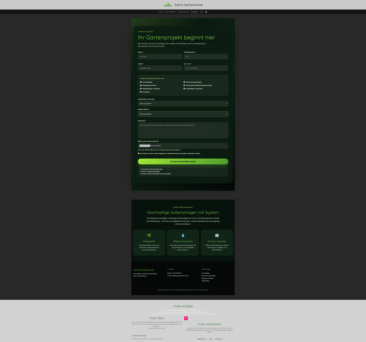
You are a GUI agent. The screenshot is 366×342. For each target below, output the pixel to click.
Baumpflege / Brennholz (194, 89)
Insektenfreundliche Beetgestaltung (199, 85)
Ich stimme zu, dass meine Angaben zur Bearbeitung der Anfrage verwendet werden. (169, 153)
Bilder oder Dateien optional (169, 157)
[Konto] (206, 12)
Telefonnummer (189, 52)
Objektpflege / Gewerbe (151, 89)
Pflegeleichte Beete (149, 85)
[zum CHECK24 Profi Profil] (138, 335)
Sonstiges (146, 92)
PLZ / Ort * (187, 64)
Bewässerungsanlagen (194, 82)
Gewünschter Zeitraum (146, 99)
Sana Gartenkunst (189, 5)
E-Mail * (140, 64)
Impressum (218, 339)
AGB (210, 339)
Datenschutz (201, 339)
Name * (140, 52)
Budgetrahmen (143, 109)
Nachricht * (142, 121)
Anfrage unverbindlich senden (183, 161)
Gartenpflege (147, 82)
